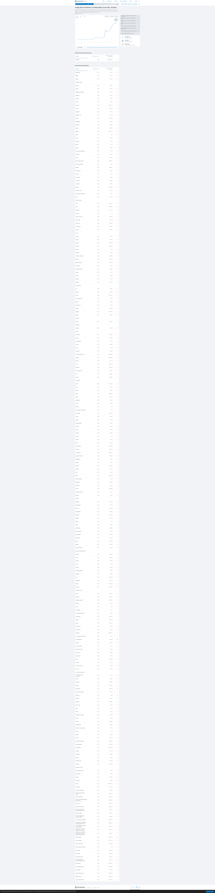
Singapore (78, 632)
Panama (77, 567)
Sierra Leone (78, 629)
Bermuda (77, 141)
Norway (77, 554)
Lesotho (77, 436)
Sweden (77, 685)
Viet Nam (77, 59)
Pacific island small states (80, 846)
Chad (77, 196)
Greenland (78, 324)
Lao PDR (77, 426)
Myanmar (77, 514)
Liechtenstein (78, 446)
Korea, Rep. (78, 413)
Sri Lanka (77, 662)
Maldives (77, 469)
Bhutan (77, 144)
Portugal (77, 587)
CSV (125, 37)
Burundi (77, 174)
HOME (103, 1)
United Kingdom (79, 744)
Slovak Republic (79, 639)
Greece (77, 321)
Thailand (77, 701)
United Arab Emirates (80, 741)
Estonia (77, 275)
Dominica (77, 252)
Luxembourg (78, 452)
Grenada (77, 328)
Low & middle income (80, 866)
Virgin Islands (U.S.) (79, 767)
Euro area (77, 803)
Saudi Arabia (78, 616)
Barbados (77, 124)
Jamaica (77, 390)
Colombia (77, 210)
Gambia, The (78, 305)
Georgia (77, 308)
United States (78, 747)
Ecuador (77, 259)
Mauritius (77, 485)
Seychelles (78, 626)
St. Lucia (77, 669)
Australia (77, 105)
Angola (77, 88)
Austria (77, 108)
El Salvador (78, 265)
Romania (77, 596)
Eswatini (77, 278)
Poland (77, 583)
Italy (76, 387)
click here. (74, 891)
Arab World (78, 786)
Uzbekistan (78, 754)
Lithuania (77, 449)
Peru (76, 577)
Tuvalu (77, 731)
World (77, 783)
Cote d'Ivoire (78, 226)
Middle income (78, 876)
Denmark (77, 246)
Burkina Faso (78, 170)
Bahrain (77, 118)
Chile (77, 203)
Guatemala (78, 334)
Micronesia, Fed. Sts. (79, 492)
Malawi (77, 462)
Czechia (77, 242)
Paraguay (77, 573)
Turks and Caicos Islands (80, 728)
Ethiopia (77, 282)
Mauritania (78, 482)
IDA (90, 887)
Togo (76, 708)
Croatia (77, 229)
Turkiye (77, 721)
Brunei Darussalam (79, 164)
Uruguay (77, 750)
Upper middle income (80, 879)
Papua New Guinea (79, 570)
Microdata (130, 4)
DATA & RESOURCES (123, 1)
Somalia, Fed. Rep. (79, 649)
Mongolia (77, 501)
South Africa (78, 652)
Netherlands (78, 528)
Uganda (77, 734)
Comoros (77, 213)
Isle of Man (78, 380)
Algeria (77, 78)
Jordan (77, 396)
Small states (78, 850)
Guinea (77, 337)
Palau (77, 564)
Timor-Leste (78, 705)
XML (127, 37)
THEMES (115, 1)
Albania (77, 75)
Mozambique (78, 511)
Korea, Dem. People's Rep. (81, 410)
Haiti (76, 347)
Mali (76, 472)
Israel (77, 383)
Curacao (77, 236)
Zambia (77, 777)
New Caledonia (78, 531)
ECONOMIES (109, 1)
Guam (77, 331)
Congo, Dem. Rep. (79, 216)
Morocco (77, 508)
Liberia (77, 439)
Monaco (77, 498)
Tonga (77, 711)
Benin (77, 138)
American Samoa (79, 82)
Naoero (77, 521)
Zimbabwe (78, 780)
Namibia (77, 518)
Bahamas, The (78, 115)
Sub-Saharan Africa (79, 856)
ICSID (98, 887)
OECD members (79, 840)
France (77, 295)
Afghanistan (78, 72)
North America (78, 837)
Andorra (77, 85)
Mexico (77, 488)
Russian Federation (79, 600)
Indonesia (77, 367)
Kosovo (77, 416)
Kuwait (77, 419)
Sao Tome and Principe (80, 613)
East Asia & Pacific (79, 796)
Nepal (77, 524)
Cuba (77, 233)
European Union (79, 813)
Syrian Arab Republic (80, 691)
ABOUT (131, 1)
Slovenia (77, 642)
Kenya (77, 403)
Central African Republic (80, 193)
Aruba (77, 101)
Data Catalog (134, 4)
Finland (77, 292)
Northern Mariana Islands (80, 551)
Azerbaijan (78, 111)
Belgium (77, 131)
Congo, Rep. (78, 219)
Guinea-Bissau (78, 341)
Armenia (77, 98)
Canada (77, 187)
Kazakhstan (78, 400)
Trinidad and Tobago (79, 714)
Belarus (77, 128)
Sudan (77, 678)
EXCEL (130, 37)
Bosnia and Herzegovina (80, 151)
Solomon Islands (79, 646)
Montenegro (78, 505)
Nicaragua (78, 537)
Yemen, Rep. (78, 773)
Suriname (77, 682)
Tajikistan (77, 695)
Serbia (77, 623)
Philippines (78, 580)
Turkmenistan (78, 724)
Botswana (77, 154)
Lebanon (77, 432)
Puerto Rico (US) (79, 590)
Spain (77, 659)
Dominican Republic (79, 255)
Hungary (77, 357)
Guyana (77, 344)
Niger (77, 541)
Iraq (76, 373)
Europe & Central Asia (80, 806)
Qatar (77, 593)
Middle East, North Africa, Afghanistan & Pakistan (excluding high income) (80, 833)
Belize (77, 134)
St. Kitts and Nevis (79, 665)
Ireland (77, 377)
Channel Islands (79, 200)
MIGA (95, 887)
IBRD (88, 887)
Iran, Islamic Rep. (79, 370)
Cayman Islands (79, 190)
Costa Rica (78, 223)
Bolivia (77, 147)
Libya (77, 442)
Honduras (77, 351)
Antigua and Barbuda (80, 92)
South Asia (78, 853)
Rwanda (77, 603)
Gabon (77, 301)
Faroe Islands (78, 285)
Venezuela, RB (78, 760)
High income (78, 863)
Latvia (77, 429)
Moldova (77, 495)
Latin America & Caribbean (81, 819)
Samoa (77, 606)
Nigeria (77, 544)
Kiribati (77, 406)
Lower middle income (80, 873)
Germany (77, 311)
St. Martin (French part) (80, 672)
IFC (92, 887)
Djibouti (77, 249)
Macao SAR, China (79, 455)
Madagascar (78, 459)
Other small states (79, 843)
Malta (77, 475)
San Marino (78, 609)
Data (85, 1)
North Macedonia (79, 547)
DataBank (125, 4)
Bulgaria (77, 167)
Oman (77, 557)
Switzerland (78, 688)
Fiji (76, 288)
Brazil (77, 157)
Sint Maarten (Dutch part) (80, 636)
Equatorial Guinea (79, 269)
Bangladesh (78, 121)
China (77, 206)
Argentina (77, 95)
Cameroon (78, 183)
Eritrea (77, 272)
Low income (78, 869)
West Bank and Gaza (79, 770)
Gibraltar (77, 318)
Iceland (77, 360)
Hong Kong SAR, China (80, 354)
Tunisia (77, 718)
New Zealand (78, 534)
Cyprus (77, 239)
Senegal (77, 619)
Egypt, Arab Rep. (79, 262)
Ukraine (77, 737)
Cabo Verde (78, 177)
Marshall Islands (79, 478)
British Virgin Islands (80, 160)
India (77, 364)
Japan (77, 393)
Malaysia (77, 465)
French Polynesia (79, 298)
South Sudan (78, 655)
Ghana (77, 315)
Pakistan (77, 560)
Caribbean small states (80, 790)
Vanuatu (77, 757)
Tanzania (77, 698)
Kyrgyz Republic (79, 423)
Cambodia (78, 180)
